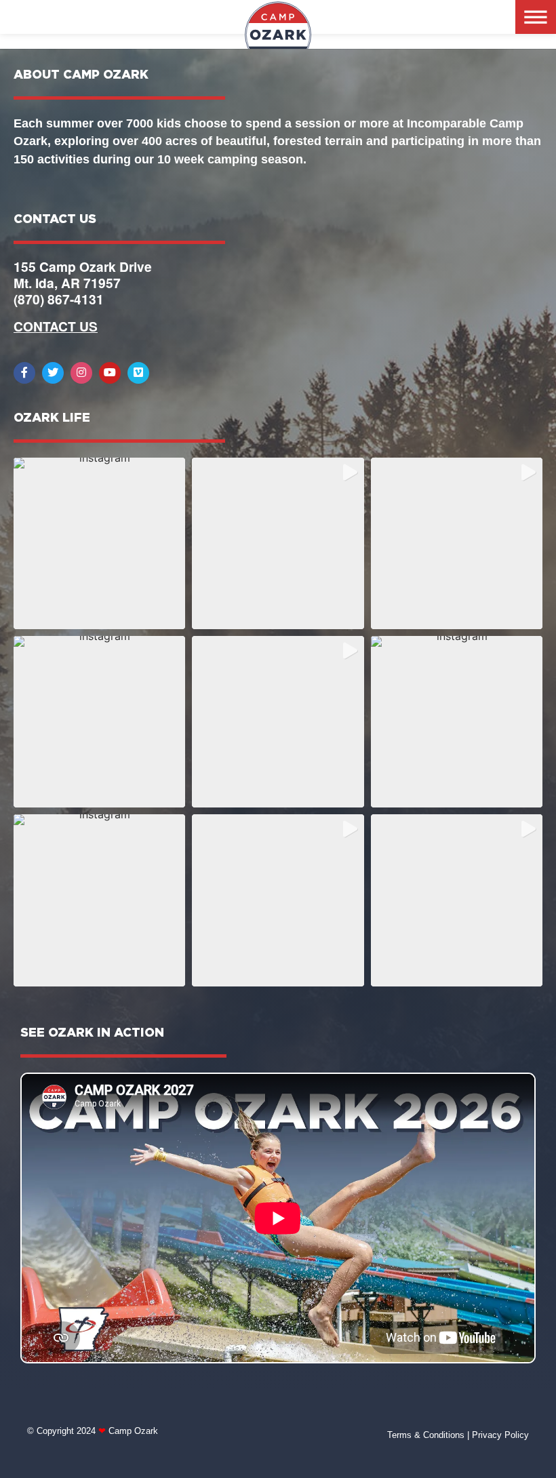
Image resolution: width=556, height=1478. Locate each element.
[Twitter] (53, 373)
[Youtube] (110, 373)
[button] (99, 543)
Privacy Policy (500, 1435)
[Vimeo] (138, 373)
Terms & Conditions (425, 1435)
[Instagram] (81, 373)
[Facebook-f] (24, 373)
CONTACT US (56, 326)
